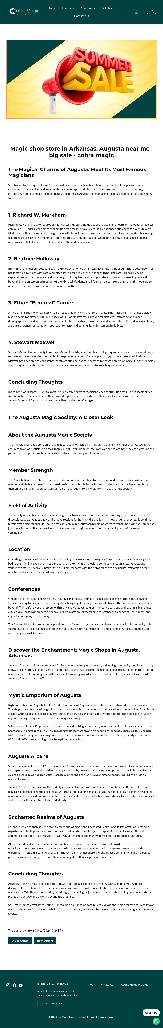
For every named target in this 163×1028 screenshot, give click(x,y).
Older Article (20, 940)
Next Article (45, 940)
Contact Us (81, 16)
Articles (107, 8)
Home (52, 8)
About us (86, 8)
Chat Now (151, 1012)
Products (68, 8)
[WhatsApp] (156, 1021)
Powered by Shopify (105, 1017)
